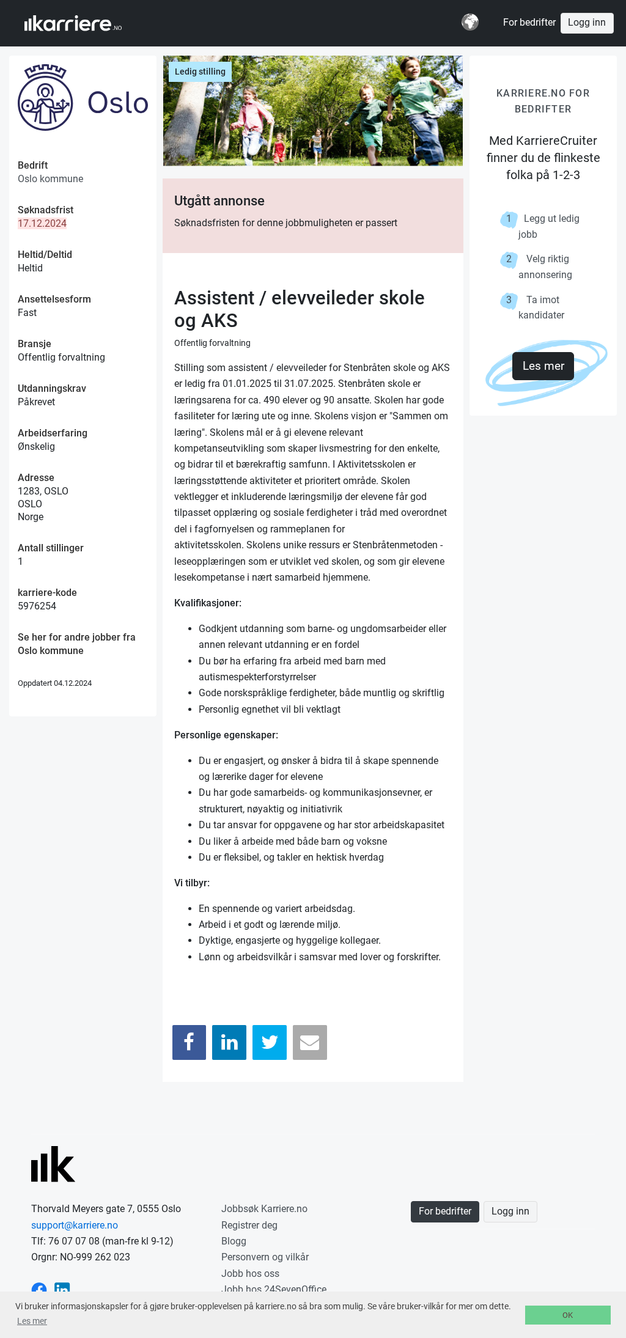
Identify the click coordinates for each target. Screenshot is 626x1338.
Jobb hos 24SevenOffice (273, 1289)
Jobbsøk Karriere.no (264, 1209)
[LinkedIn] (229, 1042)
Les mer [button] (32, 1321)
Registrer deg (249, 1225)
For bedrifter (529, 22)
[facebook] (39, 1289)
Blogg (233, 1241)
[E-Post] (310, 1042)
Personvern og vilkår (265, 1257)
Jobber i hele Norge (84, 23)
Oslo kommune (50, 179)
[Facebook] (189, 1042)
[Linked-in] (62, 1289)
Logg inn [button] (587, 22)
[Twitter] (269, 1042)
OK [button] (567, 1315)
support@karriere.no (74, 1225)
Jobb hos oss (250, 1273)
